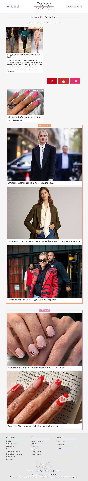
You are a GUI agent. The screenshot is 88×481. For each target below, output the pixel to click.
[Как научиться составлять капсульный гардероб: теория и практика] (44, 213)
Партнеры (57, 471)
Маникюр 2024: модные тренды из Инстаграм (24, 118)
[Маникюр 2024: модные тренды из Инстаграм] (25, 102)
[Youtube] (15, 6)
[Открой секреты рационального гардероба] (44, 154)
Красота (33, 437)
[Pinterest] (12, 6)
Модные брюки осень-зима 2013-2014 (24, 56)
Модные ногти (38, 90)
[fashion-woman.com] (44, 10)
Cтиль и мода (10, 437)
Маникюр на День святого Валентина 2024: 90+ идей (36, 367)
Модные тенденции (36, 28)
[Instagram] (18, 6)
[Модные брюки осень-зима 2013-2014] (24, 40)
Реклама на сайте (33, 471)
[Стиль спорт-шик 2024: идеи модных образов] (44, 271)
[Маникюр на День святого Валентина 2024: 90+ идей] (44, 339)
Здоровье (60, 437)
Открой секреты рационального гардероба (31, 182)
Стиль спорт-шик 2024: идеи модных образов (32, 299)
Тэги (42, 17)
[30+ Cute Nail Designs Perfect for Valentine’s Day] (44, 397)
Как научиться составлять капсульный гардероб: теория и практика (44, 241)
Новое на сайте (44, 310)
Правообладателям (46, 471)
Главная (33, 17)
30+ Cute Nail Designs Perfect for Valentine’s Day (33, 426)
